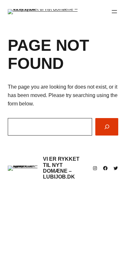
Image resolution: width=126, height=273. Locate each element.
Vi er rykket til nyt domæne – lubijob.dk (61, 168)
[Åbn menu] (114, 12)
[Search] (106, 127)
